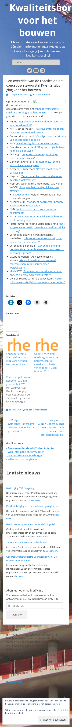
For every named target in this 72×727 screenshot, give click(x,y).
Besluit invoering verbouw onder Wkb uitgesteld (31, 524)
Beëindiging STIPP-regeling (20, 488)
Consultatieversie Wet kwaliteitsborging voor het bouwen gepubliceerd (17, 359)
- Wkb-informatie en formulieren (25, 451)
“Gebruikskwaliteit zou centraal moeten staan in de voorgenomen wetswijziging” (33, 264)
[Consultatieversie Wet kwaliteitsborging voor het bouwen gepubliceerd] (18, 345)
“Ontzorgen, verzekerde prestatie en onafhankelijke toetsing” (37, 227)
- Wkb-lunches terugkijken (21, 459)
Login (9, 697)
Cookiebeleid (16, 713)
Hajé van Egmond (41, 94)
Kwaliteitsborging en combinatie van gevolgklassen (32, 506)
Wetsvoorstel (41, 409)
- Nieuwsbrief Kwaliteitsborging (24, 455)
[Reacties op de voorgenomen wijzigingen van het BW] (20, 389)
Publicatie (29, 409)
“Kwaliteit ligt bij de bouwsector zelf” (37, 143)
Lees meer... (35, 500)
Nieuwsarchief (16, 409)
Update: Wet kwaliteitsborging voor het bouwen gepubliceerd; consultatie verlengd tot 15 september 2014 (46, 362)
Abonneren (17, 614)
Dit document (21, 194)
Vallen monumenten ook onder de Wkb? (27, 542)
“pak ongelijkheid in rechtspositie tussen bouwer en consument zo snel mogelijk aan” (37, 249)
